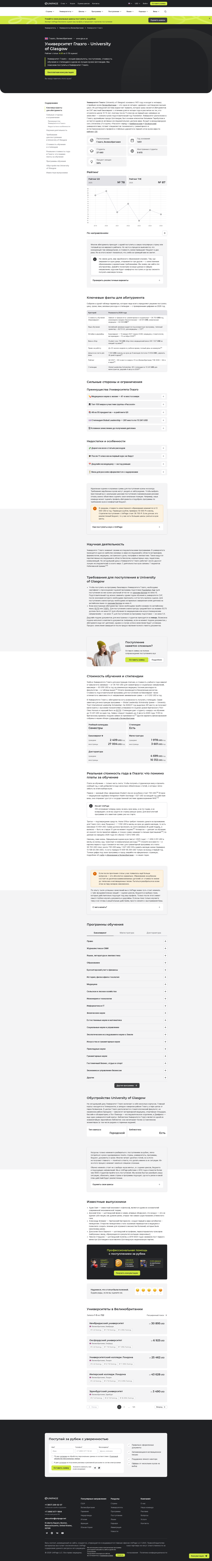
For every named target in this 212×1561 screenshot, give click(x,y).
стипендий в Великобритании (121, 718)
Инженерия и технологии (99, 998)
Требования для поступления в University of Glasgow (56, 137)
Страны (49, 11)
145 (133, 1407)
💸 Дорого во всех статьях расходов (107, 448)
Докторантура (154, 933)
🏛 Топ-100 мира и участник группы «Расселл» (112, 404)
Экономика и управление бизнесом (104, 1070)
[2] (142, 328)
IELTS (96, 608)
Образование (93, 963)
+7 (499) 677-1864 (53, 1512)
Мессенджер (103, 1447)
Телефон (78, 1447)
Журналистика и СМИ (97, 948)
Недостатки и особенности (59, 126)
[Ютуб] (62, 1533)
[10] (106, 565)
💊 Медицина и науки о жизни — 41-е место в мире (114, 396)
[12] (162, 831)
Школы (81, 11)
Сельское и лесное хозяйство (102, 991)
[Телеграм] (46, 1533)
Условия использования (127, 1553)
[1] (128, 321)
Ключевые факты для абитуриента (54, 109)
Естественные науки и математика (104, 1020)
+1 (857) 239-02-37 (53, 1505)
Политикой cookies (106, 1555)
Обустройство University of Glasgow (57, 166)
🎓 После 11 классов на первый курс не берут (111, 456)
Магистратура (127, 933)
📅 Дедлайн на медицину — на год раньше (109, 464)
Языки (129, 11)
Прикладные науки (96, 1049)
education (55, 1518)
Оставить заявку (159, 3)
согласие (63, 1456)
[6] (114, 362)
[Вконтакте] (57, 1533)
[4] (122, 343)
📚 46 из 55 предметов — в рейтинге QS (108, 412)
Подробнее (157, 660)
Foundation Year (148, 590)
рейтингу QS (92, 131)
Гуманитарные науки (97, 1056)
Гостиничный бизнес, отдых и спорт (105, 1063)
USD (136, 3)
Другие (90, 1077)
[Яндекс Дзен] (52, 1533)
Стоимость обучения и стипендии (55, 145)
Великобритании (109, 105)
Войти (145, 3)
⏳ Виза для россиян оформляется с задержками (113, 472)
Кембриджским (135, 123)
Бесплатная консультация (61, 72)
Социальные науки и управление (103, 1027)
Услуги (72, 3)
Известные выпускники (57, 173)
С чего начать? (100, 907)
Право (90, 941)
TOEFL (106, 608)
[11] (158, 798)
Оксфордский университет (105, 1340)
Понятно (120, 1555)
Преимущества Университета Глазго (56, 122)
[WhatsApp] (99, 1468)
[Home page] (51, 3)
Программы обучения (56, 161)
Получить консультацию (127, 1273)
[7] (139, 369)
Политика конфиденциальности (153, 1553)
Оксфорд (109, 1343)
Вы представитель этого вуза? (58, 78)
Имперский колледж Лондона (107, 1374)
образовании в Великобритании (120, 855)
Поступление (113, 11)
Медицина (92, 984)
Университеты (65, 11)
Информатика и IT (95, 1006)
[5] (121, 355)
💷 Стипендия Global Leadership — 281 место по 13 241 (118, 420)
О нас (63, 3)
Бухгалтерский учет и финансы (102, 970)
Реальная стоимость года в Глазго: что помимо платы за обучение (58, 154)
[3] (134, 336)
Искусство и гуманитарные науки (103, 1042)
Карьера (142, 11)
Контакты (95, 3)
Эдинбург (109, 1394)
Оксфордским (150, 123)
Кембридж (110, 1326)
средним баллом (140, 593)
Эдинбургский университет (106, 1391)
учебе (101, 855)
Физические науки (96, 1013)
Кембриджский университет (106, 1323)
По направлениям (97, 233)
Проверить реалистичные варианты (110, 280)
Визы (155, 11)
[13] (139, 841)
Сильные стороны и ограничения (54, 116)
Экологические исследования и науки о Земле (110, 1034)
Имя (52, 1447)
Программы (96, 11)
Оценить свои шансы (103, 1184)
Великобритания (98, 1326)
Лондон (109, 1360)
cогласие (62, 1462)
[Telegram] (95, 1468)
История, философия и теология (103, 977)
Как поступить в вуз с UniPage (107, 527)
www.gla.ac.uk (82, 38)
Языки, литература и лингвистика (103, 955)
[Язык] (130, 3)
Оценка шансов (84, 3)
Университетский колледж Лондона (111, 1357)
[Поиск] (165, 11)
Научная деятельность (56, 130)
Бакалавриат (100, 933)
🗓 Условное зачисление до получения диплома (112, 428)
